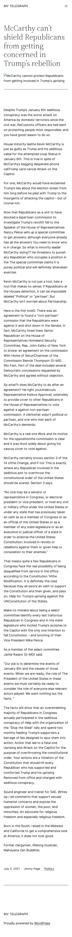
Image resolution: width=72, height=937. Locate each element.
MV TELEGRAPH (16, 6)
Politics (49, 868)
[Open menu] (66, 6)
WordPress (42, 923)
